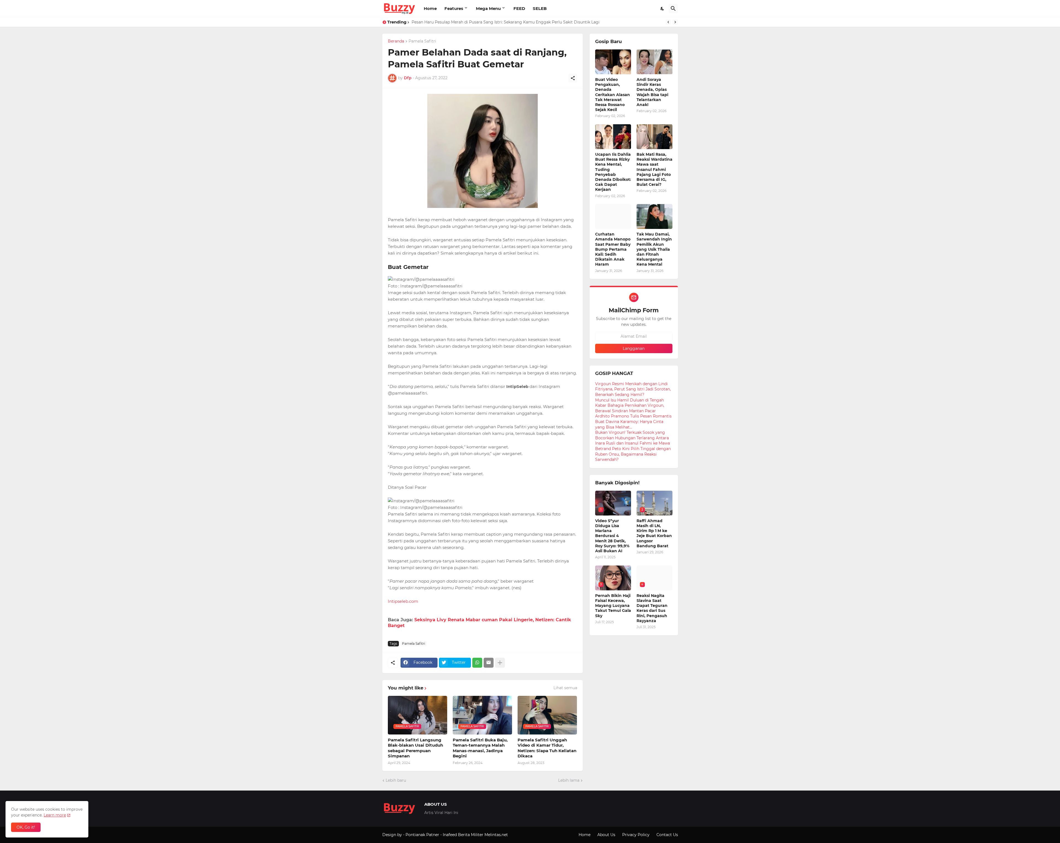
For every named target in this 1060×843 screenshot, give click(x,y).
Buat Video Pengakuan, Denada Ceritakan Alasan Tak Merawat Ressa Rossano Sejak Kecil (612, 94)
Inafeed (450, 834)
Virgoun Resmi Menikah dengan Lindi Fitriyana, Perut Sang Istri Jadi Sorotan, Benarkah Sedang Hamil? (633, 389)
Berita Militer (470, 834)
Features (453, 8)
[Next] (675, 22)
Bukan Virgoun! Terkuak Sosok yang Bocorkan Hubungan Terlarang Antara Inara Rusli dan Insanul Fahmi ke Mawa (632, 438)
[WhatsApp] (477, 663)
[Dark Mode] (662, 8)
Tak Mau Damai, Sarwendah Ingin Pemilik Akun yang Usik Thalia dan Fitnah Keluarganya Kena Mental (654, 249)
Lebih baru (396, 780)
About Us (606, 834)
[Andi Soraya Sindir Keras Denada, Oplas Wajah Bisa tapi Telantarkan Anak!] (654, 61)
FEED (519, 8)
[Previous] (668, 22)
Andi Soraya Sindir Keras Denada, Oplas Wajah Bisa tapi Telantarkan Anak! (652, 92)
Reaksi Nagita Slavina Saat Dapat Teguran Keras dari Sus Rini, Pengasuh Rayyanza (652, 608)
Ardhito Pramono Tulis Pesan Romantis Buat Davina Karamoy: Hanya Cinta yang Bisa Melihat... (633, 421)
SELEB (540, 8)
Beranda (396, 41)
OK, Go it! (26, 827)
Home (430, 8)
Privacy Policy (636, 834)
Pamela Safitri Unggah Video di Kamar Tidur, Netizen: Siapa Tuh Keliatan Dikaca (547, 748)
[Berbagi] (572, 78)
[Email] (489, 663)
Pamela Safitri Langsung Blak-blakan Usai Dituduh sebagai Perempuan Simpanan (415, 748)
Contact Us (667, 834)
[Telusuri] (673, 8)
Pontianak (415, 834)
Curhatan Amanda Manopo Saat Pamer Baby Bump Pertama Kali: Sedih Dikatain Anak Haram (612, 249)
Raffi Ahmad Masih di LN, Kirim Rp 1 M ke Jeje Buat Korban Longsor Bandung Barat (654, 533)
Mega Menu (488, 8)
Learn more (55, 815)
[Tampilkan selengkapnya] (500, 663)
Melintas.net (496, 834)
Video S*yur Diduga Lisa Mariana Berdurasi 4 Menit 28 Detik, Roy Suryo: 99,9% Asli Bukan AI (612, 535)
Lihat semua (565, 688)
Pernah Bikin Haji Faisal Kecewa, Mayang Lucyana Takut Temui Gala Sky (613, 605)
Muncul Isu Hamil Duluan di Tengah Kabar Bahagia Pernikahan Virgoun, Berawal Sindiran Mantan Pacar (629, 405)
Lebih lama (568, 780)
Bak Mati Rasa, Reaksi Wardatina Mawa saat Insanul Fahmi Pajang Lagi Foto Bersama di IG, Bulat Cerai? (654, 169)
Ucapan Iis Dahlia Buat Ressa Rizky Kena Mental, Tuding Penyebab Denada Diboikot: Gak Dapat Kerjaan (613, 172)
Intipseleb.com (403, 601)
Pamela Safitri (422, 41)
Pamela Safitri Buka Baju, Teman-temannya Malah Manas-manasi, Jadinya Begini (480, 748)
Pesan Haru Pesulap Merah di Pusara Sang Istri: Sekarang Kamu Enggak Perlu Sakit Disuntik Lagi (506, 22)
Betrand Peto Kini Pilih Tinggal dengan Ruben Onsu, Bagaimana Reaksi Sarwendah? (633, 454)
